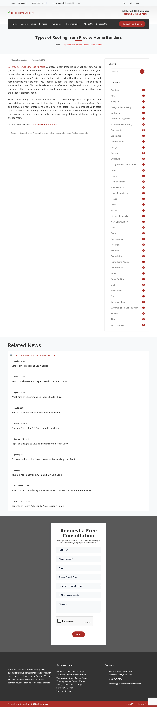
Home (57, 44)
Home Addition (118, 181)
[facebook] (8, 690)
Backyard (115, 101)
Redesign (115, 244)
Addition (115, 90)
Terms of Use (129, 704)
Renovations (117, 267)
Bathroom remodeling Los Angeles (26, 66)
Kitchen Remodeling (19, 60)
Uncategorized (117, 325)
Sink (113, 284)
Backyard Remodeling (121, 107)
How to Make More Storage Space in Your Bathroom (39, 381)
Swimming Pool (118, 302)
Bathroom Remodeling (121, 124)
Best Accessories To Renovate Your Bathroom (36, 412)
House (114, 199)
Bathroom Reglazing (120, 118)
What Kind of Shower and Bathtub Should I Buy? (37, 396)
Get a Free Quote (132, 23)
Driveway (115, 153)
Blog (125, 3)
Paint (113, 227)
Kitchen (114, 210)
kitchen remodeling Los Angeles (52, 133)
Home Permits (117, 187)
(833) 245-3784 (38, 3)
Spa (112, 296)
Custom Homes (118, 141)
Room (114, 273)
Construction (117, 130)
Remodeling (116, 256)
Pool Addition (117, 239)
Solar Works (116, 290)
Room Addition (118, 279)
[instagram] (12, 690)
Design (114, 147)
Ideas (113, 204)
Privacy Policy (143, 704)
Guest (114, 170)
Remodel (115, 250)
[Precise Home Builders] (21, 12)
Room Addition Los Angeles (77, 133)
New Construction (119, 221)
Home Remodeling (119, 193)
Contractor (116, 136)
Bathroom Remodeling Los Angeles (25, 133)
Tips (113, 319)
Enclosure (115, 158)
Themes (114, 313)
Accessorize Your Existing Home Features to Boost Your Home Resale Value (51, 490)
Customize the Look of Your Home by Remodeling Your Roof (43, 459)
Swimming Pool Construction (124, 307)
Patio (113, 233)
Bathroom (115, 113)
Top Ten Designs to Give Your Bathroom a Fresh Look (40, 443)
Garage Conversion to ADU (123, 164)
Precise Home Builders (45, 124)
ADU (113, 95)
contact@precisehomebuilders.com (66, 3)
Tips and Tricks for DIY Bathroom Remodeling (35, 428)
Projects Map (134, 3)
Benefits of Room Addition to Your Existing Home (38, 505)
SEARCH (142, 71)
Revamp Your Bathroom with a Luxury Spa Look (37, 474)
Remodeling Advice (120, 262)
